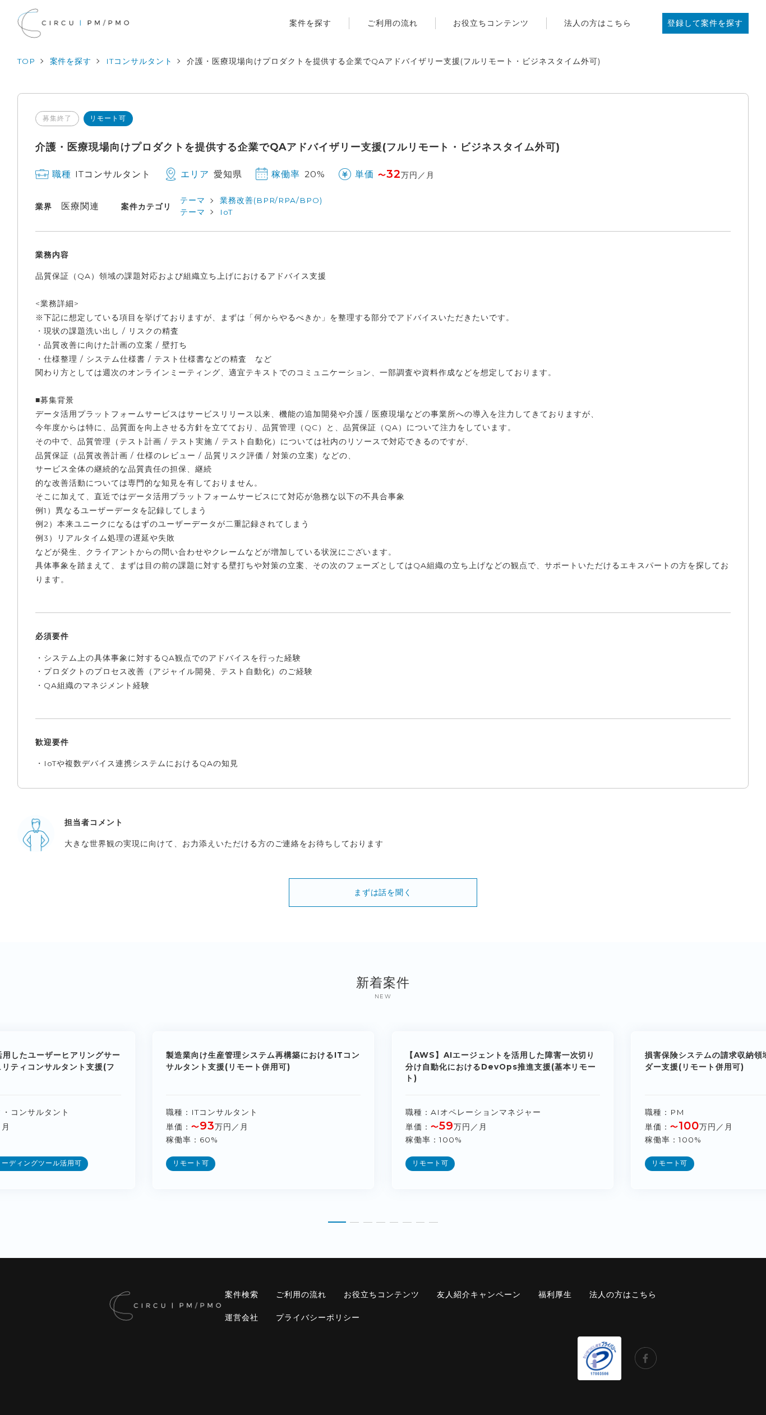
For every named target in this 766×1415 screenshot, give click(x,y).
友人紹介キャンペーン (479, 1294)
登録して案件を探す (705, 23)
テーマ (192, 200)
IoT (226, 212)
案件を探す (310, 23)
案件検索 (242, 1294)
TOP (26, 61)
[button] (336, 1218)
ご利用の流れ (392, 23)
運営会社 (242, 1317)
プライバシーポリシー (318, 1317)
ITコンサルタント (139, 61)
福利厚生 (555, 1294)
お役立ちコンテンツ (491, 23)
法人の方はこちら (597, 23)
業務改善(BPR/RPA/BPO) (271, 200)
